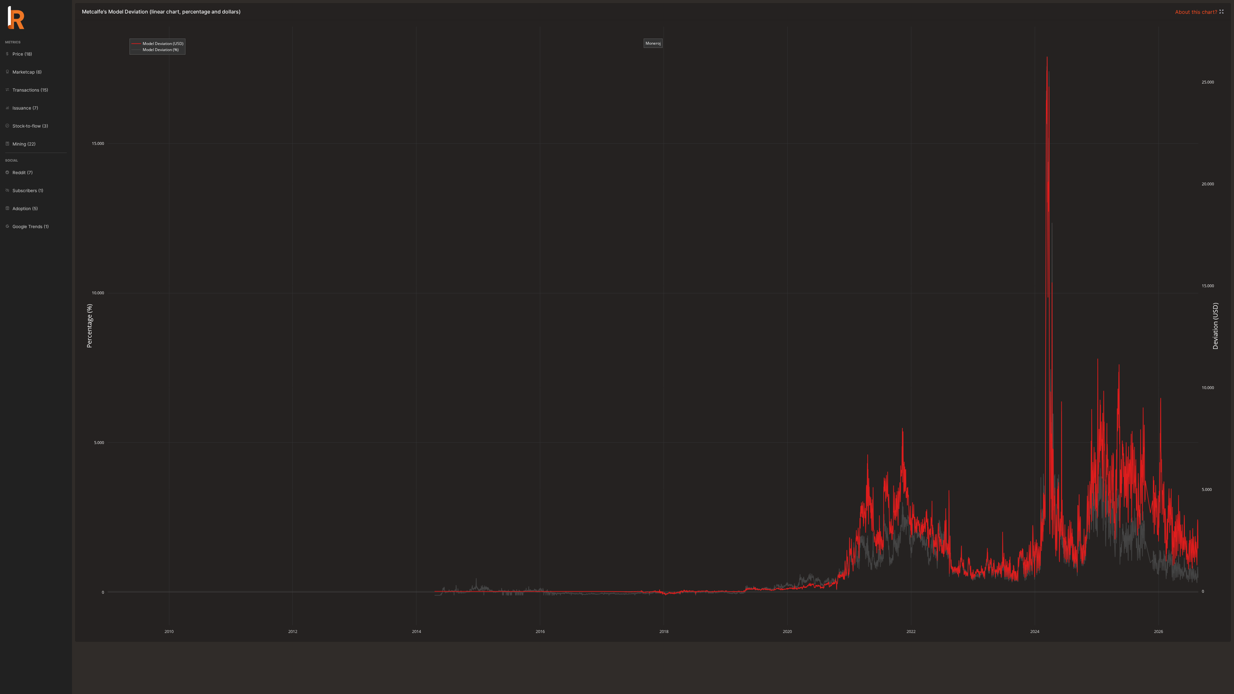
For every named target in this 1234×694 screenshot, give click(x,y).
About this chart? (1197, 12)
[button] (1221, 12)
